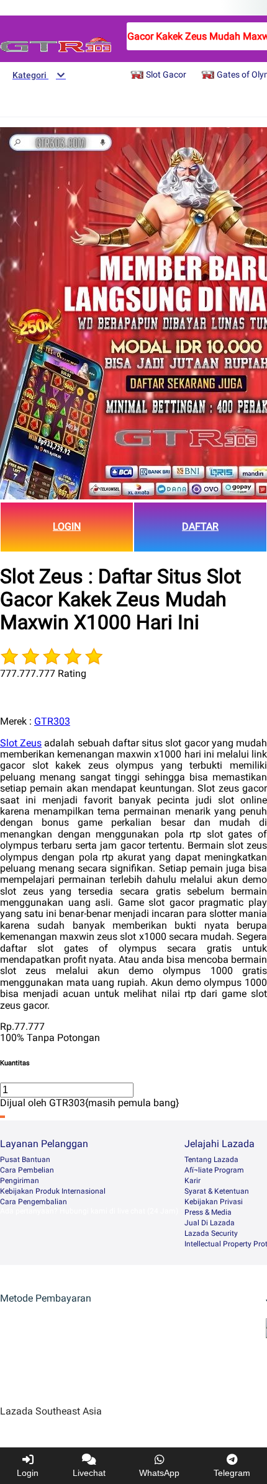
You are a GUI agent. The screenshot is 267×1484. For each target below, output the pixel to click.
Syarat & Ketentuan (216, 1191)
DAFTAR (200, 526)
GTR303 (52, 721)
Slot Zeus (21, 743)
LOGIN (67, 526)
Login (27, 1473)
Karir (192, 1180)
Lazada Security (211, 1233)
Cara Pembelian (27, 1170)
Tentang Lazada (211, 1159)
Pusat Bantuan (25, 1159)
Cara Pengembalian (33, 1201)
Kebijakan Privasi (213, 1201)
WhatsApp (159, 1473)
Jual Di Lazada (209, 1222)
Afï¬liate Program (214, 1170)
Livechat (89, 1473)
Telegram (232, 1473)
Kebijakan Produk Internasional (53, 1191)
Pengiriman (19, 1180)
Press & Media (208, 1212)
